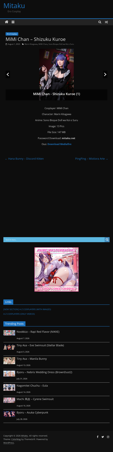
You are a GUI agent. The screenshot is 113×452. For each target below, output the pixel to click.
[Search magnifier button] (107, 239)
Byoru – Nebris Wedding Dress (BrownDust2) (44, 372)
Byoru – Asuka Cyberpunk (32, 412)
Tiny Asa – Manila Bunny (32, 358)
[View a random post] (106, 22)
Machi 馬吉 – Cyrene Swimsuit (35, 399)
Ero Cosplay (12, 34)
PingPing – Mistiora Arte (91, 158)
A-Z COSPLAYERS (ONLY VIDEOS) (19, 313)
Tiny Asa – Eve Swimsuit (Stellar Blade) (40, 345)
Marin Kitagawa (31, 44)
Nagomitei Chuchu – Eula (32, 385)
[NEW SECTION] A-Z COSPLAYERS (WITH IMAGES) (27, 309)
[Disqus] (56, 199)
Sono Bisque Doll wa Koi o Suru (61, 44)
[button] (8, 74)
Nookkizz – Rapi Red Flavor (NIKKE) (38, 331)
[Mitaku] (6, 22)
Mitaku (14, 5)
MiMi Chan (43, 44)
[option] (56, 74)
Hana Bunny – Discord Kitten (24, 158)
